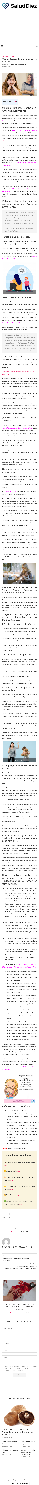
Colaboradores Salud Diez (17, 64)
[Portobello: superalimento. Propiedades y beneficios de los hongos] (19, 1415)
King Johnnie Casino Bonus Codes (10, 1451)
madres (23, 1214)
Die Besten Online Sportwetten (9, 1443)
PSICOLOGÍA (5, 56)
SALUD (13, 56)
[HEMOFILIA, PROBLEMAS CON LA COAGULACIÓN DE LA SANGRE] (19, 1290)
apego (5, 1214)
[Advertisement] (19, 25)
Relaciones (6, 1217)
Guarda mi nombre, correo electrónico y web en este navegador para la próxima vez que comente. (21, 1369)
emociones (14, 1214)
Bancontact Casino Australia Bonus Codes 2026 (28, 1452)
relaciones (5, 141)
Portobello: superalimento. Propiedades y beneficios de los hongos (17, 1432)
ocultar (14, 101)
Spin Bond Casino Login (28, 1443)
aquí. (5, 1165)
